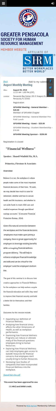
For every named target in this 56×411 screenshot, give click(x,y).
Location (6, 96)
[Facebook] (50, 81)
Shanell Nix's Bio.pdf (11, 375)
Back (5, 81)
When (5, 90)
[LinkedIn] (50, 94)
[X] (50, 87)
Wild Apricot (32, 406)
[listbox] (41, 81)
